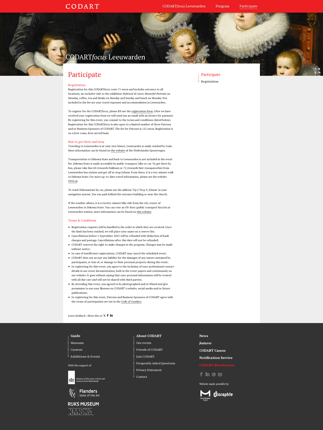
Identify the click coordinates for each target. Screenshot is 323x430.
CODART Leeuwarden (184, 6)
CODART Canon (212, 350)
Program (222, 6)
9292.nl (72, 181)
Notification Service (215, 357)
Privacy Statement (149, 370)
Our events (143, 343)
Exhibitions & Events (85, 356)
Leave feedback (76, 315)
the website (118, 150)
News (203, 335)
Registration (209, 81)
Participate (248, 6)
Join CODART (145, 356)
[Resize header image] (317, 70)
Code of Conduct (131, 301)
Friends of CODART (149, 349)
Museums (77, 343)
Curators (76, 349)
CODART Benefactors (217, 365)
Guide (75, 335)
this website (144, 212)
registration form (142, 111)
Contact (141, 377)
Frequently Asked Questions (155, 363)
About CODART (149, 335)
